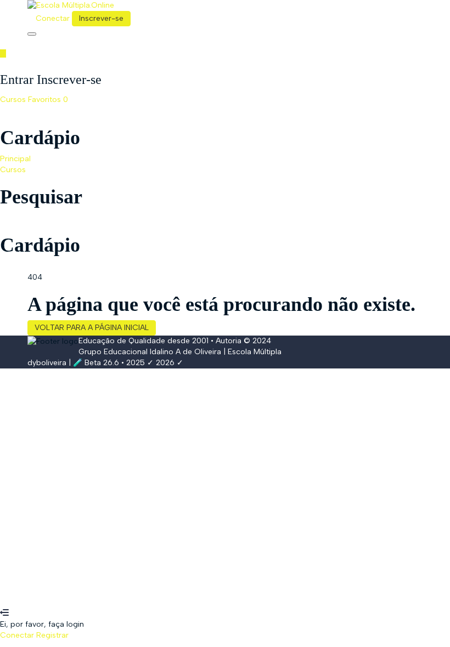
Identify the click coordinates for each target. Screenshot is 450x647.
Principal (15, 158)
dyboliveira (46, 362)
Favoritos (48, 99)
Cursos (14, 99)
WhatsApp (19, 602)
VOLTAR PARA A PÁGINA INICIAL (92, 327)
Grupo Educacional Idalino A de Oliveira (149, 351)
